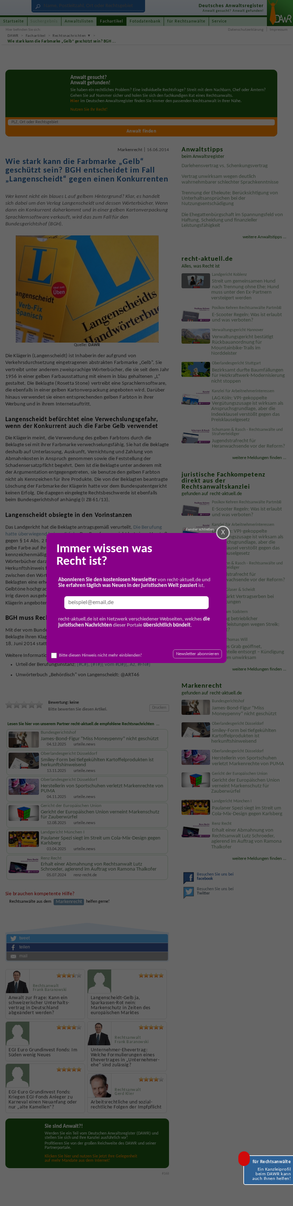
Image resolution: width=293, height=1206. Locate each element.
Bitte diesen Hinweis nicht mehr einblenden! (100, 655)
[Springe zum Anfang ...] (281, 1194)
